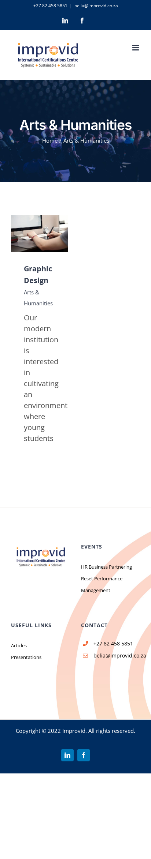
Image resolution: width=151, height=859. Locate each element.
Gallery (50, 233)
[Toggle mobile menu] (136, 48)
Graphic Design (28, 233)
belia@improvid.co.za (96, 6)
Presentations (26, 657)
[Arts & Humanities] (39, 233)
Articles (19, 645)
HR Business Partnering (106, 567)
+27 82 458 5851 (50, 6)
